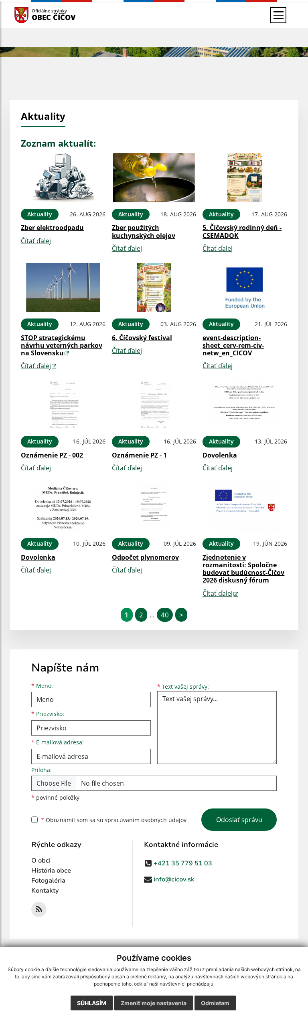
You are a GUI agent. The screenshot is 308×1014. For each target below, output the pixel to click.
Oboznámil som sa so (113, 820)
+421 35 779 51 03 (183, 863)
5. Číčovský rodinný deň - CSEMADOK (242, 231)
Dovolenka (220, 455)
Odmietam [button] (215, 1003)
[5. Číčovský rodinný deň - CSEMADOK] (245, 177)
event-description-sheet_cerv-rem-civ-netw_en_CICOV (233, 345)
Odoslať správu (239, 819)
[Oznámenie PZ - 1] (154, 404)
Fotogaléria (48, 880)
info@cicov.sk (174, 879)
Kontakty (45, 890)
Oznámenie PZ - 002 (52, 455)
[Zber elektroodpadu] (63, 177)
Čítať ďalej (36, 240)
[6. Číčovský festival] (154, 287)
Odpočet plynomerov (145, 557)
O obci (41, 860)
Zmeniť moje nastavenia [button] (153, 1003)
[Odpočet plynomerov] (154, 507)
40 (165, 614)
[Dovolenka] (245, 404)
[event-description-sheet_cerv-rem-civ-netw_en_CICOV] (245, 287)
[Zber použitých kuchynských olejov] (154, 177)
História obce (51, 870)
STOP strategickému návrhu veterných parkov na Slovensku (61, 345)
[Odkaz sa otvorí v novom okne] (39, 909)
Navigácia (33, 15)
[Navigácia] (278, 15)
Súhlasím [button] (91, 1003)
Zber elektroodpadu (52, 227)
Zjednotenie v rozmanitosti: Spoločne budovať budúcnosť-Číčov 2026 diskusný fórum (243, 569)
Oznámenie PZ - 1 (139, 455)
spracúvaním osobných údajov (145, 820)
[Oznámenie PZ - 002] (63, 404)
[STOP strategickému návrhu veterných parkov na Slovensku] (63, 287)
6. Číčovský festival (142, 337)
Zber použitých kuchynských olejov (143, 231)
